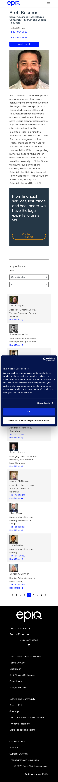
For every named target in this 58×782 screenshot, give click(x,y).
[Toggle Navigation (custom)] (49, 4)
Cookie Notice (17, 741)
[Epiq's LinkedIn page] (29, 645)
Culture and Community (22, 699)
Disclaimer (15, 669)
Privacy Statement (19, 723)
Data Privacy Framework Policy (26, 717)
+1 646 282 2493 (17, 585)
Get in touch (24, 44)
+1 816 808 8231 (17, 527)
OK (29, 411)
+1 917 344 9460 (17, 495)
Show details (43, 403)
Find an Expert (17, 634)
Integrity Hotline (18, 687)
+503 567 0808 (16, 434)
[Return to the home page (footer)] (13, 3)
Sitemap (14, 711)
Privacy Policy (17, 705)
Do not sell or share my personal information (29, 420)
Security (13, 747)
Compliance (16, 681)
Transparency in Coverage (24, 760)
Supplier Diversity (18, 754)
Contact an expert (29, 235)
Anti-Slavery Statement (22, 675)
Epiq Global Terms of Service (25, 656)
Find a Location (18, 628)
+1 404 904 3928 (18, 32)
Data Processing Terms (22, 730)
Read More (15, 319)
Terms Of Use (17, 662)
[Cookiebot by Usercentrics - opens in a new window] (43, 359)
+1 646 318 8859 (17, 556)
